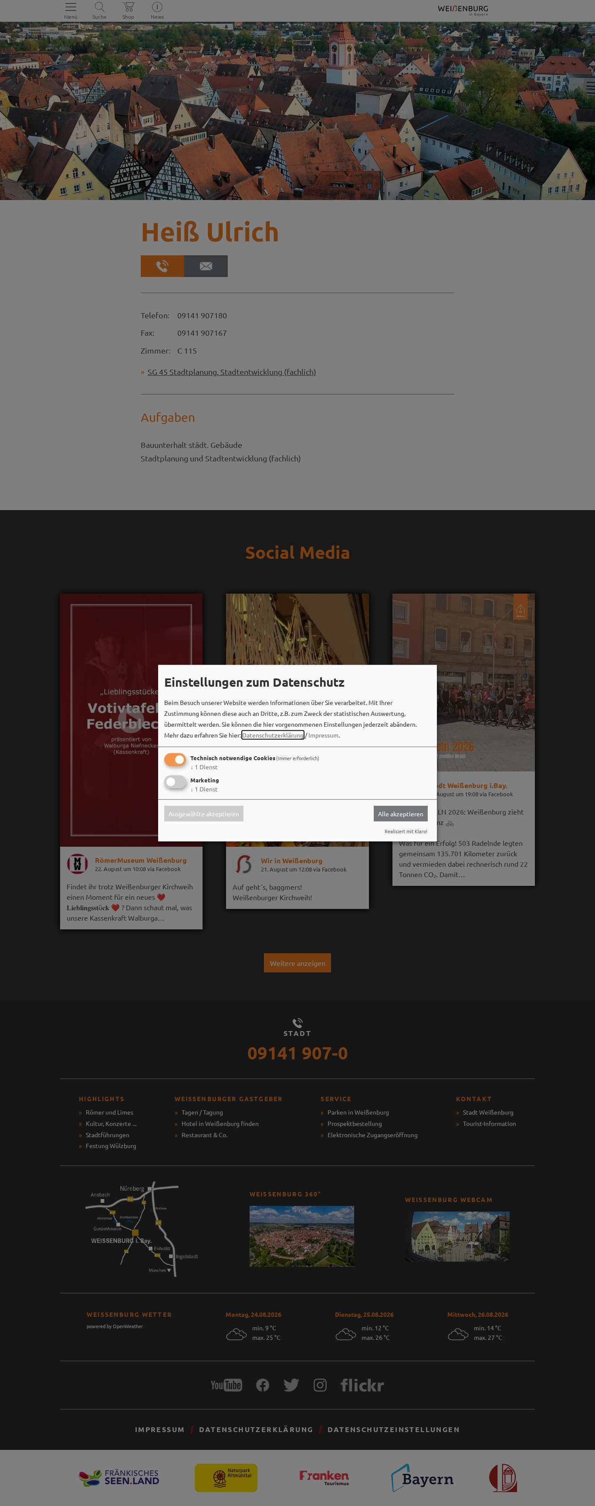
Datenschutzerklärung (273, 735)
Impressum (323, 735)
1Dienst (204, 767)
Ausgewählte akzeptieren (204, 814)
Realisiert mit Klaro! (406, 831)
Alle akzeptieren (400, 814)
